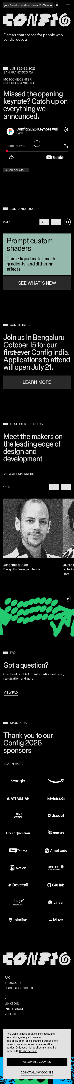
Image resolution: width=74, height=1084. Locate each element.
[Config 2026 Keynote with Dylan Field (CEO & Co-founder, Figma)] (37, 143)
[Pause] (57, 5)
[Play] (68, 599)
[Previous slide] (44, 222)
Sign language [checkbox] (16, 170)
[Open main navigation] (68, 5)
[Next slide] (56, 222)
